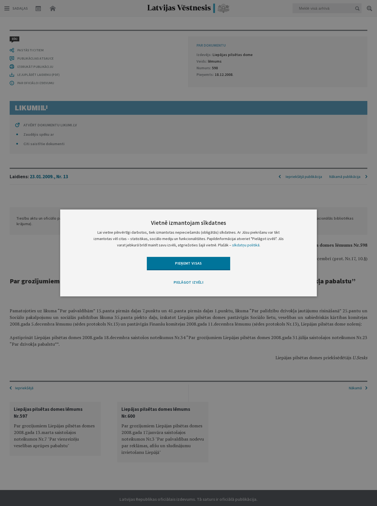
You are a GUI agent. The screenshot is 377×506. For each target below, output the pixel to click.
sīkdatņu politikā (245, 245)
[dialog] (188, 252)
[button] (188, 282)
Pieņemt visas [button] (188, 263)
